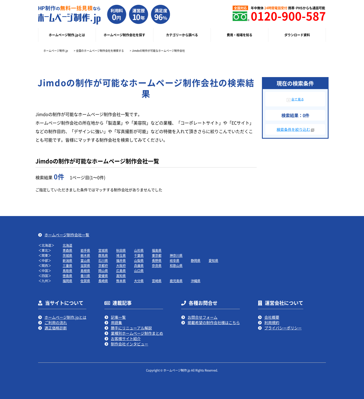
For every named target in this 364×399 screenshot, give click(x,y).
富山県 (85, 260)
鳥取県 (67, 270)
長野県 (156, 260)
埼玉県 (121, 255)
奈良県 (156, 265)
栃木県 (85, 255)
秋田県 (121, 250)
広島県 (121, 270)
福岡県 (67, 280)
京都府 (103, 265)
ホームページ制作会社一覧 (67, 234)
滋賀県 (85, 265)
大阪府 (121, 265)
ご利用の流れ (56, 322)
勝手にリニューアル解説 (131, 327)
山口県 (139, 270)
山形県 (139, 250)
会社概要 (271, 317)
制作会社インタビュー (129, 343)
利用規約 (271, 322)
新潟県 (67, 260)
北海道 (67, 245)
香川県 (85, 275)
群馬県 (103, 255)
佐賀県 (85, 280)
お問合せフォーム (202, 317)
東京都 (156, 255)
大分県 (139, 280)
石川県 (103, 260)
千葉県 (139, 255)
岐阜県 (174, 260)
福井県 (121, 260)
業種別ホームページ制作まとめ (137, 333)
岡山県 (103, 270)
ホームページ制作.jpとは (65, 317)
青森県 (67, 250)
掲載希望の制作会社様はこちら (214, 322)
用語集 (116, 322)
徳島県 (67, 275)
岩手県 (85, 250)
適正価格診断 (56, 327)
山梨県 (139, 260)
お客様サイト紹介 (126, 338)
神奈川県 (176, 255)
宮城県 (103, 250)
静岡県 (195, 260)
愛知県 (213, 260)
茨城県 (67, 255)
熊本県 (121, 280)
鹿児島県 (176, 280)
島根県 (85, 270)
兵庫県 (139, 265)
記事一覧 (118, 317)
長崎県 (103, 280)
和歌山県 (176, 265)
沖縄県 (195, 280)
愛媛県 (103, 275)
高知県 (121, 275)
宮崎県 (156, 280)
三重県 (67, 265)
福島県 (156, 250)
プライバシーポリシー (283, 327)
